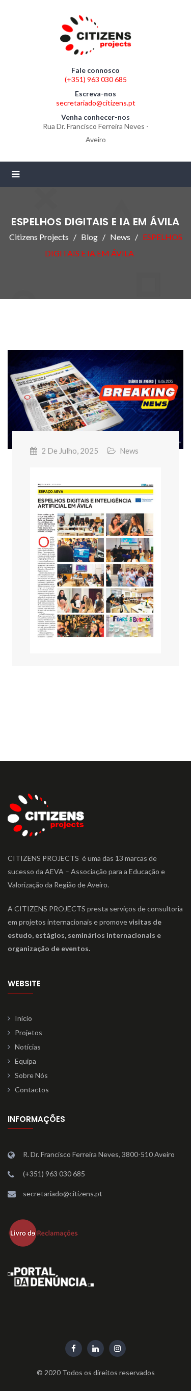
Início (23, 1018)
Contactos (32, 1089)
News (129, 450)
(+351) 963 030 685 (96, 79)
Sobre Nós (31, 1075)
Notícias (28, 1046)
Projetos (28, 1032)
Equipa (25, 1061)
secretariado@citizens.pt (95, 102)
